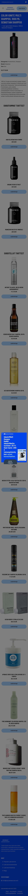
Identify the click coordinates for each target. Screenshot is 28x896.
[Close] (2, 434)
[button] (10, 462)
